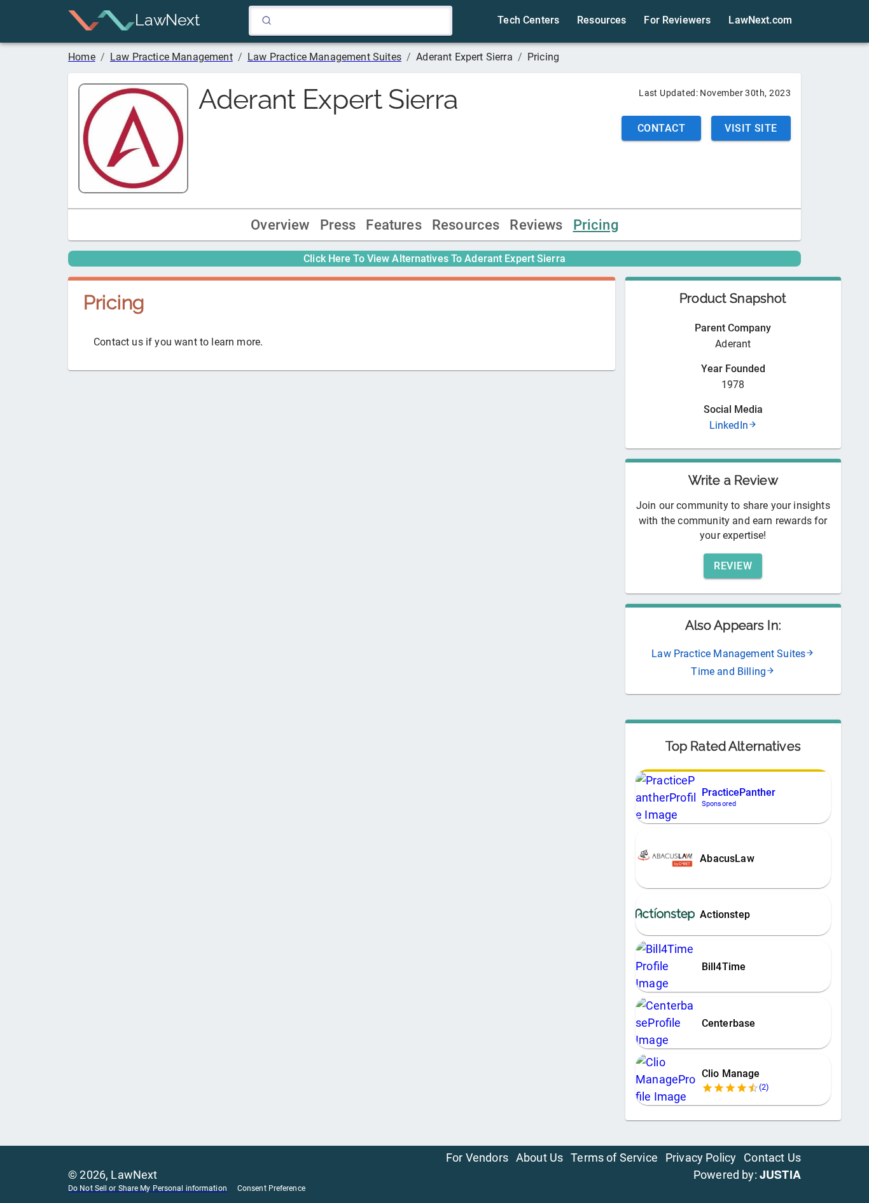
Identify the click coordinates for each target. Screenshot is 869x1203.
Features (393, 225)
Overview (280, 225)
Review (733, 566)
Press (338, 225)
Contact (661, 128)
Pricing (595, 225)
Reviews (536, 225)
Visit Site (751, 128)
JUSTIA (780, 1174)
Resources (466, 225)
